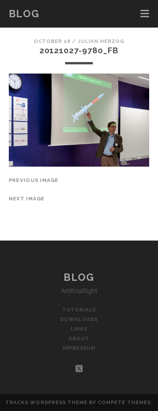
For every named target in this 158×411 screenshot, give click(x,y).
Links (79, 329)
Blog (24, 14)
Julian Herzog (101, 41)
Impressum (79, 348)
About (79, 338)
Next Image (27, 198)
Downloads (79, 319)
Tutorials (79, 310)
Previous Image (34, 180)
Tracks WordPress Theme (46, 402)
